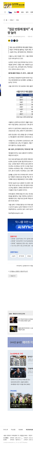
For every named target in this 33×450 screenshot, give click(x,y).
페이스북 (12, 41)
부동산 (29, 256)
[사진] (18, 361)
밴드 (17, 41)
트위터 (14, 41)
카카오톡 (9, 41)
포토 (22, 12)
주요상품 (13, 429)
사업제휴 (20, 429)
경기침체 (21, 256)
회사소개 (5, 429)
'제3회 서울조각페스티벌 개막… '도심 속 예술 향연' (20, 405)
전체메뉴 (5, 12)
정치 (27, 12)
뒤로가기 (13, 276)
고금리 (13, 256)
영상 (15, 12)
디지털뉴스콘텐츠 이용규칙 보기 (18, 271)
